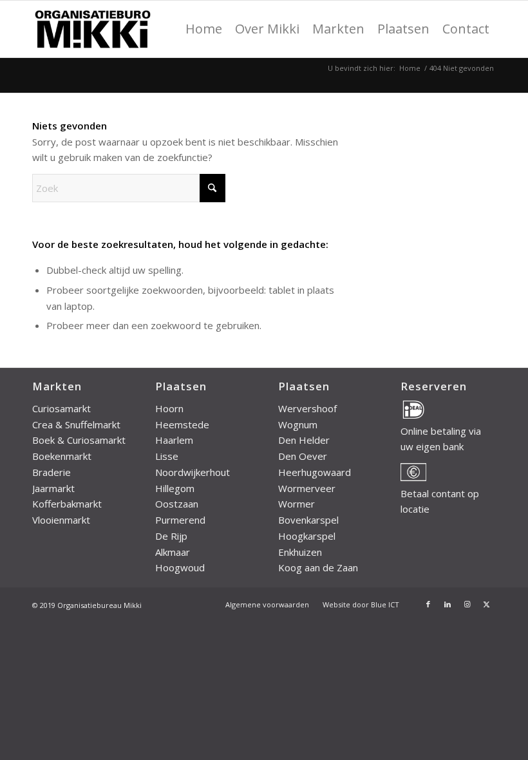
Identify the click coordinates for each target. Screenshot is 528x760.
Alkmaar (172, 552)
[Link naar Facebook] (428, 604)
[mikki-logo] (92, 29)
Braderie (51, 472)
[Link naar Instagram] (466, 604)
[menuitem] (204, 29)
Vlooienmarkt (61, 519)
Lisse (166, 456)
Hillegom (174, 488)
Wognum (297, 424)
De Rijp (171, 535)
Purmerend (180, 519)
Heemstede (182, 424)
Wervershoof (307, 408)
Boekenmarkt (61, 456)
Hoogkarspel (306, 535)
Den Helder (304, 439)
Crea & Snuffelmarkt (76, 424)
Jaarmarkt (53, 488)
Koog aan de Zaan (318, 567)
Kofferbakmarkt (67, 503)
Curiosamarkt (61, 408)
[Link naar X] (486, 604)
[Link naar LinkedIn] (447, 604)
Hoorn (169, 408)
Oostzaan (176, 503)
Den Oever (302, 456)
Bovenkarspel (308, 519)
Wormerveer (306, 488)
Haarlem (174, 439)
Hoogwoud (180, 567)
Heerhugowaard (314, 472)
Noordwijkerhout (192, 472)
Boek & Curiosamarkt (79, 439)
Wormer (296, 503)
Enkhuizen (300, 552)
